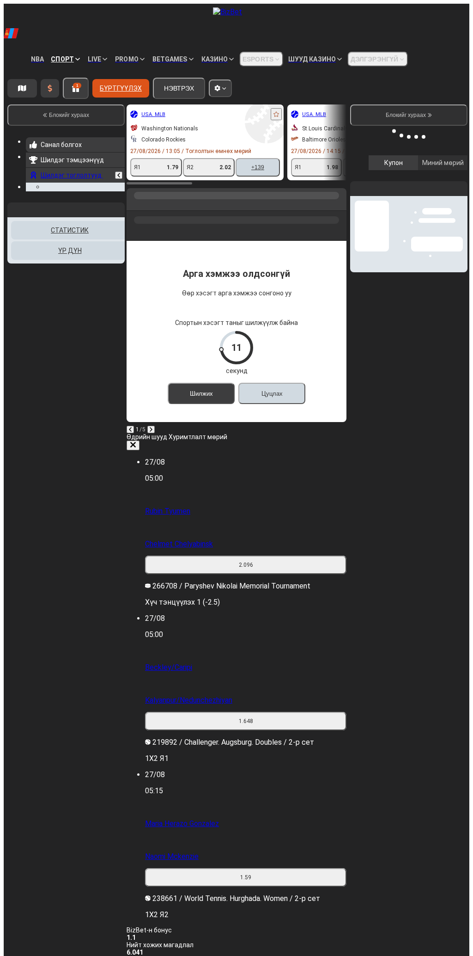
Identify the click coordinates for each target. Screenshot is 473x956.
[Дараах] (151, 429)
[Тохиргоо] (453, 173)
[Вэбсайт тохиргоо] (220, 88)
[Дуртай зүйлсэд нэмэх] (276, 114)
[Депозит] (50, 88)
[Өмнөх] (118, 190)
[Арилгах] (133, 445)
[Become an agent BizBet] (22, 88)
